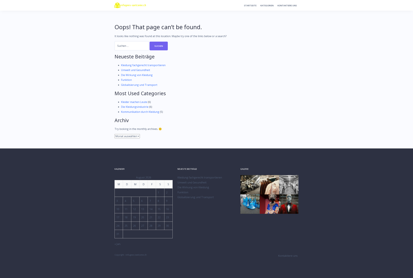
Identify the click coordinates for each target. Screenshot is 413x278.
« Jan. (118, 244)
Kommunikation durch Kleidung (140, 112)
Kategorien (267, 5)
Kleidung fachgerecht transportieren (143, 65)
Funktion (126, 80)
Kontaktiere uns (287, 5)
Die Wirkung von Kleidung (137, 75)
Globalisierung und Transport (139, 85)
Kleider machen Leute (134, 102)
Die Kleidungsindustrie (134, 107)
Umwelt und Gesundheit (135, 70)
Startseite (250, 5)
